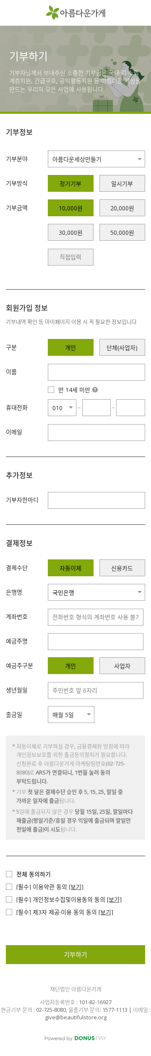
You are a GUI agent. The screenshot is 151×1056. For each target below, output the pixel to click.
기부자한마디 (22, 500)
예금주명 (17, 641)
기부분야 (17, 159)
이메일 (14, 432)
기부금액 (17, 208)
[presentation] (71, 257)
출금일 (14, 714)
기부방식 (17, 183)
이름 (11, 372)
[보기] (76, 887)
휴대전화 (17, 407)
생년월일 (17, 690)
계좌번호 (17, 617)
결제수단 (17, 568)
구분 (11, 347)
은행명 (14, 592)
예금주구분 (19, 665)
